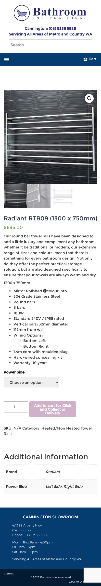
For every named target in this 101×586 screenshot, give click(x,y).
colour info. (57, 291)
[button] (6, 59)
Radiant (53, 471)
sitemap (9, 573)
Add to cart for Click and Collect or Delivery (52, 409)
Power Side (14, 372)
